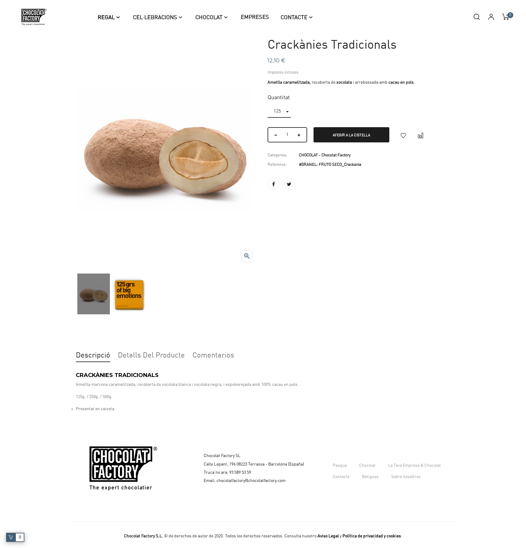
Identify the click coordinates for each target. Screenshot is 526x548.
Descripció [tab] (93, 355)
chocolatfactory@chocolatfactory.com (251, 480)
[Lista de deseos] (403, 135)
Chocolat (367, 465)
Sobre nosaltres (406, 477)
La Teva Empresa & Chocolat (414, 465)
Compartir (273, 183)
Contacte (341, 477)
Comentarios (213, 355)
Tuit (288, 183)
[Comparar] (421, 135)
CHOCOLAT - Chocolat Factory (325, 155)
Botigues (370, 477)
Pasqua (340, 465)
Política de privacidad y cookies (371, 536)
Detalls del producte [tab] (151, 355)
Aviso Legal (328, 536)
